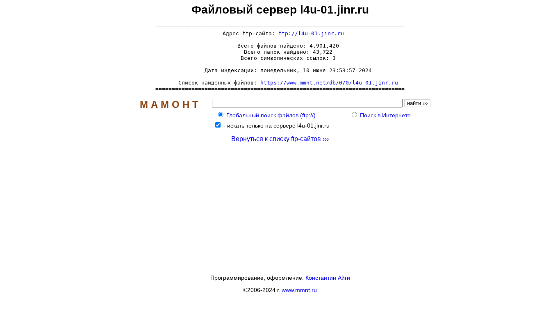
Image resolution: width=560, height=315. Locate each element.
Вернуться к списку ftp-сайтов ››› (280, 138)
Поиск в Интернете (385, 115)
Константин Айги (327, 277)
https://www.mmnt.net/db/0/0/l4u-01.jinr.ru (329, 83)
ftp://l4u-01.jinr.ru (311, 33)
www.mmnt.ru (299, 290)
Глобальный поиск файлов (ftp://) (271, 115)
